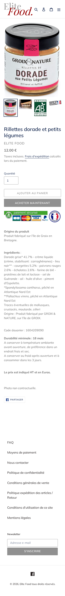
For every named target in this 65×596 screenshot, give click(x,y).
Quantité (9, 173)
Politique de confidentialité (25, 472)
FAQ (10, 442)
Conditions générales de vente (28, 483)
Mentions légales (19, 518)
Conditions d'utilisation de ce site (30, 507)
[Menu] (59, 9)
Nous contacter (18, 462)
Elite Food (25, 584)
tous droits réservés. (43, 584)
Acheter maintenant (32, 203)
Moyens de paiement (21, 452)
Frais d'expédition (37, 156)
